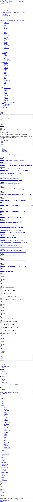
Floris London (5, 34)
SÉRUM (5, 77)
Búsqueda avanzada (2, 19)
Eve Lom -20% (4, 461)
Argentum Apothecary (6, 23)
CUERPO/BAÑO (4, 62)
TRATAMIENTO (6, 66)
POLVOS (5, 83)
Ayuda (3, 405)
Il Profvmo (5, 38)
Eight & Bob (5, 31)
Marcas (3, 21)
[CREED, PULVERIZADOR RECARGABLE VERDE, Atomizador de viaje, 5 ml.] (11, 163)
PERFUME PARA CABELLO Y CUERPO (9, 102)
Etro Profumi (5, 33)
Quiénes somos (4, 371)
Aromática (6, 98)
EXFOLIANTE (6, 61)
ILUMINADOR (6, 69)
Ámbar (6, 96)
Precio (2, 141)
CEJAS (4, 85)
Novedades (6, 150)
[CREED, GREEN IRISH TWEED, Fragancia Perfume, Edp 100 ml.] (9, 240)
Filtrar (2, 148)
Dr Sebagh (5, 30)
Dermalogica (3, 456)
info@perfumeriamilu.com (5, 382)
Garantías (3, 367)
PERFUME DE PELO (6, 75)
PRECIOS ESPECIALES (5, 105)
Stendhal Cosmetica (6, 48)
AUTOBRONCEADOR (7, 414)
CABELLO (3, 74)
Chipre (6, 93)
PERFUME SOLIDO (6, 101)
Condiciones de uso (9, 392)
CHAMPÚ (5, 429)
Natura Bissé (3, 471)
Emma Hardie (5, 32)
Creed (4, 27)
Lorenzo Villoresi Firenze (7, 39)
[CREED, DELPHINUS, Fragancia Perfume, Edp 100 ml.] (8, 178)
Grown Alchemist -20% (7, 36)
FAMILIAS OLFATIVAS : (7, 88)
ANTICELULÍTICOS (6, 64)
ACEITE (5, 78)
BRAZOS (5, 73)
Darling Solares (5, 28)
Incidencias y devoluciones (5, 366)
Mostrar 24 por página (4, 151)
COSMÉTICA (4, 53)
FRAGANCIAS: (4, 87)
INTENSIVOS (5, 409)
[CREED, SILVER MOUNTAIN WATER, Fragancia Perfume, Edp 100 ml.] (10, 260)
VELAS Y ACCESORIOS (7, 447)
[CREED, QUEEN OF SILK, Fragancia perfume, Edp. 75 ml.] (8, 188)
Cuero (6, 92)
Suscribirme (2, 393)
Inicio (2, 401)
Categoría (2, 139)
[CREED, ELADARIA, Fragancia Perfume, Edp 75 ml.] (7, 183)
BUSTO (5, 419)
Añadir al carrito (2, 177)
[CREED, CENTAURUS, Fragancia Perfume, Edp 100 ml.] (8, 173)
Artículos (3, 402)
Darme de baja (6, 393)
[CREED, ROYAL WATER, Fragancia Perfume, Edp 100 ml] (8, 225)
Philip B (5, 46)
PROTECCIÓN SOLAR (7, 60)
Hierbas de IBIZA (6, 37)
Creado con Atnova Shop (9, 394)
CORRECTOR (6, 434)
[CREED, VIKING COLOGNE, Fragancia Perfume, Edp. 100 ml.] (9, 230)
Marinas (6, 94)
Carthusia (5, 25)
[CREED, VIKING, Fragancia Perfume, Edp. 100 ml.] (7, 235)
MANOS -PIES (6, 65)
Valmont (5, 49)
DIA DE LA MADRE (6, 442)
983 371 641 (5, 3)
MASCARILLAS (6, 57)
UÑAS (4, 439)
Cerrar (1, 277)
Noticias (3, 403)
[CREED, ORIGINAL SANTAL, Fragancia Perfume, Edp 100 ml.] (9, 250)
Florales (6, 89)
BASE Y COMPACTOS (7, 80)
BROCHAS (5, 86)
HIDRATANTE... (6, 55)
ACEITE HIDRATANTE (7, 427)
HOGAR (3, 103)
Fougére (6, 91)
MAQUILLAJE (4, 79)
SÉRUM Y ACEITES (6, 56)
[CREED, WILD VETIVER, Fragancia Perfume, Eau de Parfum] (8, 154)
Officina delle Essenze (6, 44)
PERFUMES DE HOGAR (7, 104)
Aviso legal (3, 372)
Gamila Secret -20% (6, 35)
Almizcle (6, 97)
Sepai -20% (5, 47)
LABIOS (5, 412)
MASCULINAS (6, 100)
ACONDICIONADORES (7, 76)
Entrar (1, 119)
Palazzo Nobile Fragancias (7, 45)
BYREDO (5, 24)
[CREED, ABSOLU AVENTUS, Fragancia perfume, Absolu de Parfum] (9, 168)
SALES (5, 71)
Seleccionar (1, 158)
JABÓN (5, 70)
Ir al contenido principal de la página (5, 0)
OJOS (4, 58)
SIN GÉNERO (5, 444)
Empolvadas (6, 95)
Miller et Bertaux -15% (6, 42)
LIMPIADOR (5, 407)
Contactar (3, 404)
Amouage (5, 22)
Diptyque (5, 29)
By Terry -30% (4, 451)
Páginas (3, 398)
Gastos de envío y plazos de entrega (6, 365)
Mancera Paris (5, 41)
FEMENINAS (5, 99)
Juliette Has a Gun (4, 466)
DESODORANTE (6, 68)
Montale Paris (5, 43)
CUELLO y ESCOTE (6, 59)
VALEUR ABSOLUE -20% (5, 476)
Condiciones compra (4, 364)
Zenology (5, 51)
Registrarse (3, 121)
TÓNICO (5, 54)
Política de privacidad (4, 373)
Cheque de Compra (6, 52)
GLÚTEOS (5, 72)
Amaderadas (6, 90)
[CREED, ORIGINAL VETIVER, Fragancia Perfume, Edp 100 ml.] (9, 255)
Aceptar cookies (2, 500)
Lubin (4, 40)
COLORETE (5, 82)
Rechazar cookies (6, 500)
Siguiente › (3, 351)
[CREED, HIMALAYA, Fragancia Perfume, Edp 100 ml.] (7, 245)
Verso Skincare (5, 50)
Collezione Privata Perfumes (7, 26)
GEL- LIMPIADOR (6, 424)
